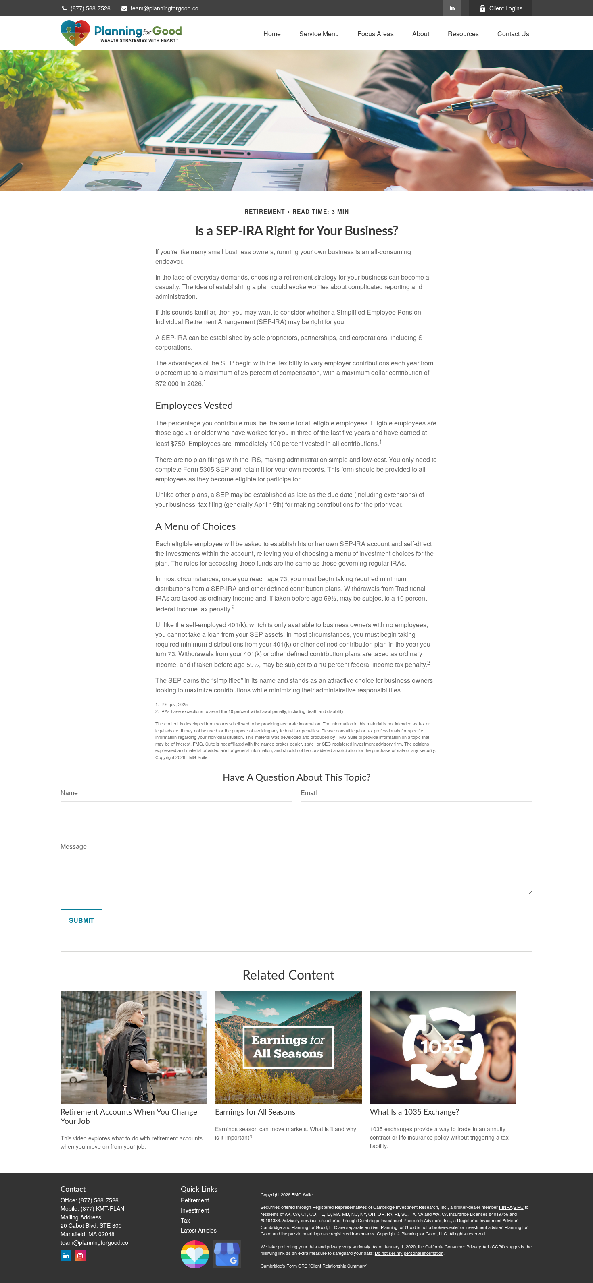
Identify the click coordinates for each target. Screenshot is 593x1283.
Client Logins (505, 8)
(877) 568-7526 (91, 8)
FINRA (505, 1207)
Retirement (195, 1200)
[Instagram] (80, 1255)
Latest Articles (199, 1230)
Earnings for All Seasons (255, 1112)
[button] (272, 33)
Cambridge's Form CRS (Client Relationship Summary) (314, 1265)
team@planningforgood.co (164, 8)
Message (74, 846)
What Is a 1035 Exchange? (414, 1112)
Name (69, 792)
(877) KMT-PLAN (102, 1208)
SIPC (519, 1207)
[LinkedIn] (452, 8)
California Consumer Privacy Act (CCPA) (465, 1246)
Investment (195, 1210)
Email (309, 792)
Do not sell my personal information (409, 1253)
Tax (185, 1220)
